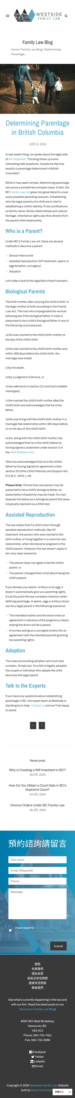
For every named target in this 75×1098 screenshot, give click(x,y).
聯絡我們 (37, 987)
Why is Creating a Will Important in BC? (37, 770)
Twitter (39, 1056)
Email (39, 1066)
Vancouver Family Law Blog (37, 1009)
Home (15, 49)
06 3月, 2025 (37, 810)
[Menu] (7, 16)
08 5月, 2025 (37, 774)
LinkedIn (39, 1061)
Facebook (39, 1052)
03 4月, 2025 (37, 794)
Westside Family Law (43, 1085)
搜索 (37, 964)
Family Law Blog (31, 49)
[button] (62, 1092)
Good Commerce (42, 1090)
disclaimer (41, 927)
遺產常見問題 (37, 983)
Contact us (38, 705)
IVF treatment (17, 159)
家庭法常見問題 (37, 978)
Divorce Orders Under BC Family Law (37, 805)
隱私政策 (37, 973)
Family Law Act (20, 192)
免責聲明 (37, 968)
